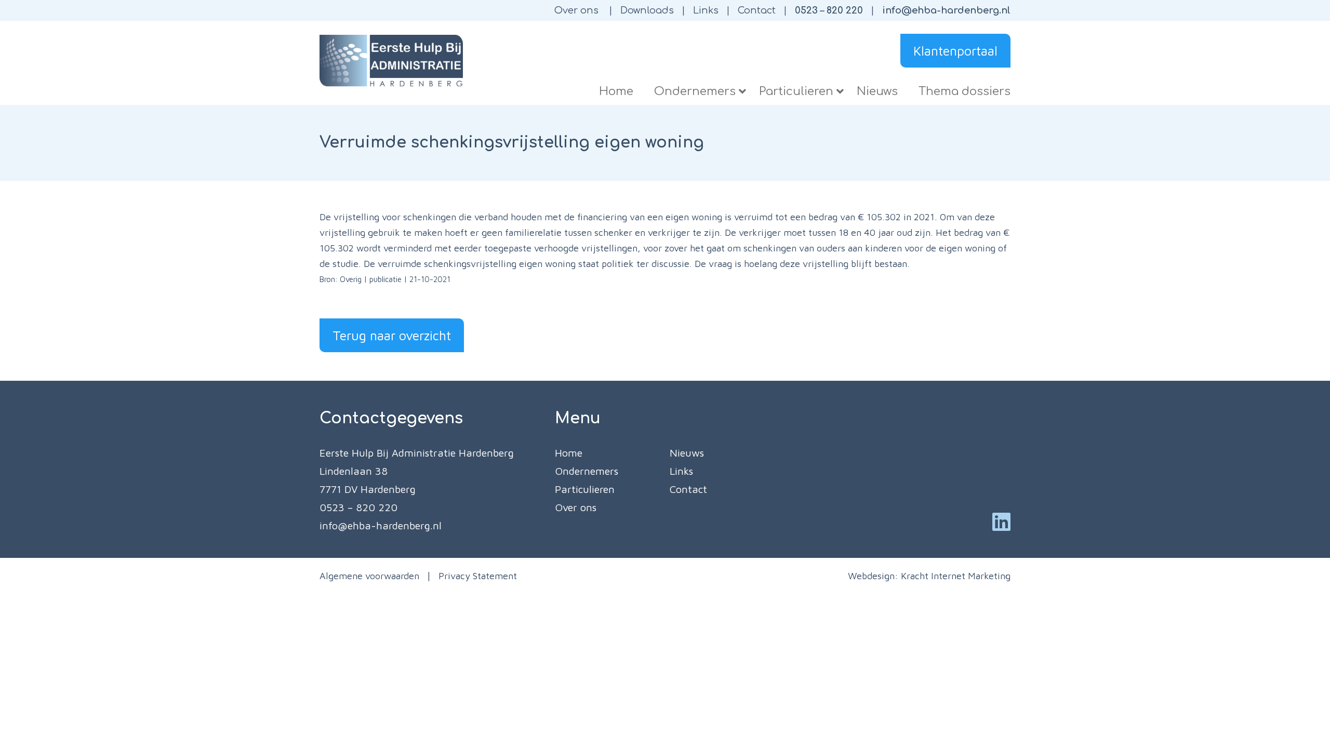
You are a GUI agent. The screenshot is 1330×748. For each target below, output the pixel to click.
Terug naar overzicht (391, 335)
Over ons (576, 10)
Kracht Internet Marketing (955, 575)
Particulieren (585, 489)
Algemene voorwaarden (369, 575)
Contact (757, 10)
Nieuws (687, 453)
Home (568, 453)
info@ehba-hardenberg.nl (946, 10)
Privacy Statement (477, 575)
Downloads (647, 10)
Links (706, 10)
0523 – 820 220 (829, 10)
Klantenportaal (955, 50)
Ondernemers (586, 471)
